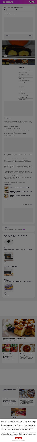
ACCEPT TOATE (18, 438)
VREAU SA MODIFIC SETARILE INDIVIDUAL (18, 440)
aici (6, 427)
